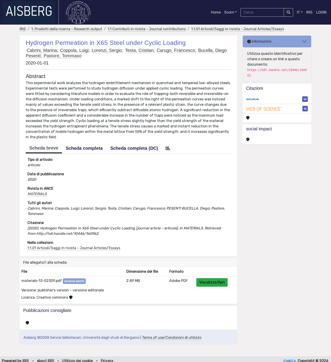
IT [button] (298, 12)
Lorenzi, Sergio (107, 50)
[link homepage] (31, 12)
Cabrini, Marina (42, 50)
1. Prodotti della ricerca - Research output (66, 29)
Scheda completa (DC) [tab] (134, 148)
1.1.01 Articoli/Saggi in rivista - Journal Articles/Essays (237, 29)
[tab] (168, 148)
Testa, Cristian (139, 50)
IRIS (309, 12)
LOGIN (321, 12)
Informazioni (261, 41)
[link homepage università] (78, 12)
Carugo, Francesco (176, 50)
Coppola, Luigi (74, 50)
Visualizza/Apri (212, 282)
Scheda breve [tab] (43, 147)
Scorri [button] (229, 12)
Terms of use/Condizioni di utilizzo (171, 337)
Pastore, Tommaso (63, 55)
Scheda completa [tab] (84, 148)
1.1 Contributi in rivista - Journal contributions (147, 29)
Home (216, 12)
